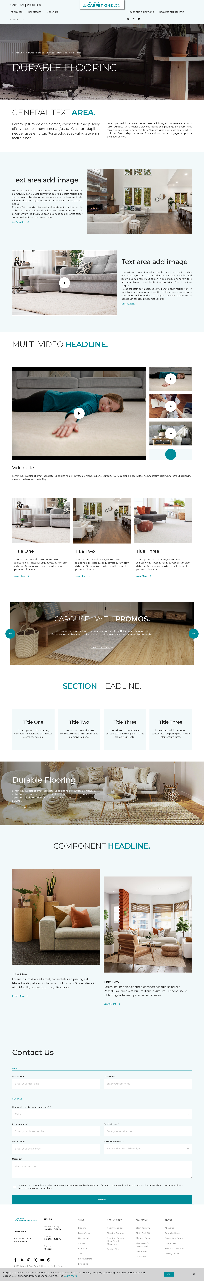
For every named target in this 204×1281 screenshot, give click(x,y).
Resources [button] (34, 12)
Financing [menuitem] (83, 1264)
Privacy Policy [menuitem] (172, 1253)
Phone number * (20, 1124)
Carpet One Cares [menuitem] (174, 1238)
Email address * (111, 1124)
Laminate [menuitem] (83, 1248)
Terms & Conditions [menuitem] (175, 1248)
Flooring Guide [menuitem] (143, 1238)
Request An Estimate (171, 12)
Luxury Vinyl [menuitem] (84, 1233)
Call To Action (18, 222)
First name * (18, 1077)
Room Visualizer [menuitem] (115, 1228)
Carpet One (18, 53)
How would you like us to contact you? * (31, 1107)
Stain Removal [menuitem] (143, 1228)
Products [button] (16, 12)
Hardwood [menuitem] (83, 1238)
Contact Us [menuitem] (17, 19)
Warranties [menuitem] (141, 1251)
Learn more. (70, 1276)
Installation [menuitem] (141, 1256)
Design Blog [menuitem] (113, 1249)
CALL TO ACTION (100, 647)
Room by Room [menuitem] (172, 1233)
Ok (168, 1274)
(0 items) (139, 19)
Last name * (109, 1077)
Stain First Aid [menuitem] (143, 1233)
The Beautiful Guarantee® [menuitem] (142, 1245)
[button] (128, 19)
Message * (17, 1159)
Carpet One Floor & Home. (34, 1266)
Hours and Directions (141, 12)
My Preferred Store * (114, 1142)
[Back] (10, 634)
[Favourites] (133, 19)
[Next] (194, 634)
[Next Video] (170, 454)
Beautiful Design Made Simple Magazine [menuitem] (115, 1241)
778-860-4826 (34, 5)
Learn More (19, 576)
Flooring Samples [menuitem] (115, 1233)
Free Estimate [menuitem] (85, 1259)
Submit (102, 1199)
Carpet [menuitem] (81, 1243)
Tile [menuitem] (80, 1253)
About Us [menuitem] (169, 1228)
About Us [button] (52, 12)
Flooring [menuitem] (82, 1228)
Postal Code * (18, 1142)
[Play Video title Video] (170, 379)
